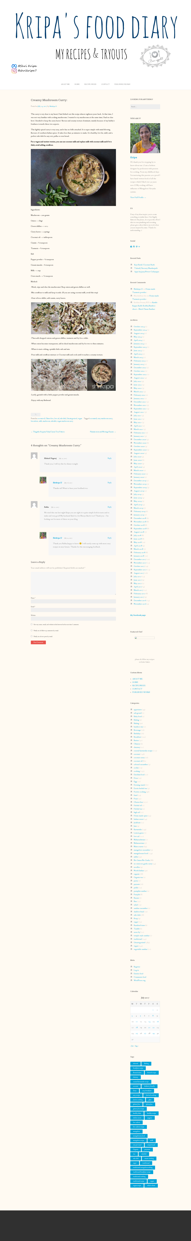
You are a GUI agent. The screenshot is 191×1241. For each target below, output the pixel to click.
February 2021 (139, 433)
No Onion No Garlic (142, 860)
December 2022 (140, 367)
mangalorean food (141, 853)
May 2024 (138, 337)
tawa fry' (137, 932)
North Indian (139, 870)
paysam (137, 884)
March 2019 (138, 508)
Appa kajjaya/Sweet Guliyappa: (146, 271)
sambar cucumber (141, 908)
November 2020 (140, 443)
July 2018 (137, 535)
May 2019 (138, 501)
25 (137, 1033)
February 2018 (139, 552)
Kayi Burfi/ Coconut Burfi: (144, 265)
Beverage (137, 730)
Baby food (138, 716)
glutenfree (149, 1104)
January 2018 (139, 556)
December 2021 (140, 402)
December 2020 (140, 439)
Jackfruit (137, 822)
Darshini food (139, 774)
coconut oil (41, 418)
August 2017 (139, 573)
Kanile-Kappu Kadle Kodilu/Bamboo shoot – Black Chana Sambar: (145, 305)
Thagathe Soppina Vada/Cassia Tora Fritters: (48, 432)
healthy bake (137, 1113)
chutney (137, 747)
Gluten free (50, 418)
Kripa (133, 157)
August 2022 (139, 378)
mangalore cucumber (142, 850)
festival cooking (151, 1095)
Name (33, 598)
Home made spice (141, 816)
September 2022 (140, 374)
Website (33, 615)
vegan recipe (137, 1185)
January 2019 (139, 515)
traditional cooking (139, 1176)
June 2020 (138, 460)
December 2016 (140, 600)
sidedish (53, 421)
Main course (138, 846)
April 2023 (138, 354)
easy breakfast (146, 1091)
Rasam (136, 898)
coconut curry (139, 757)
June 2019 (138, 498)
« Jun (132, 1046)
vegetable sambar (140, 949)
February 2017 (139, 593)
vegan (80, 418)
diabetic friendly (149, 1086)
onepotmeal (151, 1145)
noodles (137, 867)
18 (137, 1027)
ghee (150, 1100)
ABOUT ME (65, 84)
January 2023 (139, 364)
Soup (136, 918)
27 (145, 1033)
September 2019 (140, 487)
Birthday (137, 733)
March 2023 (138, 357)
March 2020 (138, 470)
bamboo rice (138, 727)
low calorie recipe (138, 1127)
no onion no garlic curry (143, 864)
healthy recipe (151, 1113)
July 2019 (137, 494)
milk (40, 421)
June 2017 (138, 580)
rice (134, 1154)
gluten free (136, 1104)
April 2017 (138, 587)
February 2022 (139, 395)
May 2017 (138, 583)
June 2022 (138, 385)
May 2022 (138, 388)
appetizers (138, 709)
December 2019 (140, 480)
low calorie (136, 1122)
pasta (136, 881)
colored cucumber (141, 764)
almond (135, 1063)
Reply (110, 458)
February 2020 (139, 474)
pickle (136, 887)
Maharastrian (139, 843)
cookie (136, 768)
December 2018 (140, 518)
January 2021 (139, 436)
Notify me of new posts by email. (43, 637)
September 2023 (140, 347)
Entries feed (138, 973)
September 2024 (140, 330)
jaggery (149, 1118)
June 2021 (138, 419)
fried (135, 795)
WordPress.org (139, 980)
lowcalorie (34, 421)
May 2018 (138, 542)
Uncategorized (72, 418)
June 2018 (138, 539)
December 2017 (140, 559)
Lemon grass (139, 833)
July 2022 (137, 381)
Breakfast (137, 737)
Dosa (136, 778)
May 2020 (138, 463)
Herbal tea (138, 809)
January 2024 (139, 343)
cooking (137, 771)
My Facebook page (138, 615)
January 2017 (139, 597)
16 (158, 1021)
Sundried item (139, 925)
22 (154, 1027)
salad (136, 905)
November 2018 (140, 522)
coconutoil (93, 418)
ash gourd (138, 713)
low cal (56, 418)
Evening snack (139, 785)
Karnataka (138, 829)
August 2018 (139, 532)
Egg (135, 781)
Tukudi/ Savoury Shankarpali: (146, 268)
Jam (135, 826)
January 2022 (139, 398)
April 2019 (138, 504)
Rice (135, 901)
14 (149, 1021)
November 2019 (140, 484)
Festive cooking (140, 792)
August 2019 (139, 491)
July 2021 (137, 415)
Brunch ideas (137, 1072)
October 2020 (139, 446)
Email (33, 607)
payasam (147, 1149)
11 (137, 1021)
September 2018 (140, 528)
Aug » (136, 1046)
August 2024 (139, 333)
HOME (77, 84)
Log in (136, 970)
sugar (136, 922)
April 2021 (138, 426)
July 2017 (137, 576)
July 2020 (137, 456)
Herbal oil (138, 805)
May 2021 (138, 422)
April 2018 (138, 546)
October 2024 (139, 326)
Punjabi (137, 894)
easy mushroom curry (104, 418)
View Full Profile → (138, 197)
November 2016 (140, 604)
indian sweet (137, 1118)
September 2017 (140, 569)
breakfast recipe (138, 1068)
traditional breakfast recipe (142, 1172)
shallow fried (139, 912)
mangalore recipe (138, 1140)
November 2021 (140, 405)
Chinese (137, 744)
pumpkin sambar (140, 891)
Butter (136, 740)
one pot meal (137, 1145)
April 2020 (138, 467)
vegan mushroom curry (65, 421)
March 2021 (138, 429)
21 (149, 1027)
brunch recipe (151, 1072)
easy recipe (136, 1095)
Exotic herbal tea (140, 788)
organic (136, 874)
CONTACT (105, 84)
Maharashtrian (139, 839)
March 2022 (138, 391)
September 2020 (140, 450)
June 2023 (138, 350)
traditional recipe (138, 1181)
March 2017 (138, 590)
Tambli (136, 929)
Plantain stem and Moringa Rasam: (103, 432)
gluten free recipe (138, 1109)
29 (154, 1033)
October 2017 (139, 566)
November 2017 (140, 563)
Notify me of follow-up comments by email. (46, 631)
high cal (137, 812)
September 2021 (140, 408)
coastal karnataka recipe (143, 751)
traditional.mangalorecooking (142, 1167)
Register (137, 967)
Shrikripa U (53, 106)
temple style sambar (141, 935)
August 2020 (139, 453)
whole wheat (151, 1185)
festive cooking (138, 1100)
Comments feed (140, 977)
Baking (136, 720)
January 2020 (139, 477)
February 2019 (139, 511)
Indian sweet (139, 819)
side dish (63, 418)
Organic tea (138, 877)
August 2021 (139, 412)
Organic (135, 1149)
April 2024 (138, 340)
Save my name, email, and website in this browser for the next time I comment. (56, 625)
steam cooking (149, 1158)
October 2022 (139, 371)
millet (136, 857)
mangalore (136, 1131)
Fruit (136, 798)
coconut (137, 754)
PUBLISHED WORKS (122, 84)
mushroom (46, 421)
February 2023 (139, 361)
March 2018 (138, 549)
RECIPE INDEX (90, 84)
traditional (138, 939)
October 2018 (139, 525)
